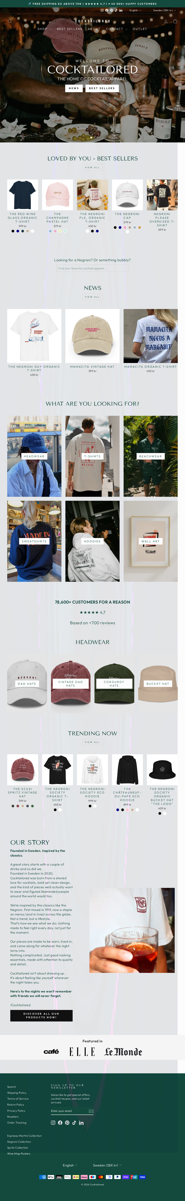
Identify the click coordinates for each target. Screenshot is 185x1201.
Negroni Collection (19, 1141)
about (94, 29)
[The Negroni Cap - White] (127, 231)
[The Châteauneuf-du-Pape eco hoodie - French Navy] (117, 810)
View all (92, 167)
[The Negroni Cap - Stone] (130, 227)
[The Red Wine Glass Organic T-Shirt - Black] (13, 231)
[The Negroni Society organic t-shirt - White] (60, 810)
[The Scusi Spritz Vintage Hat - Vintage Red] (18, 806)
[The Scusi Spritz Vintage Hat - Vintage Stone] (22, 806)
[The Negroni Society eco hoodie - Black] (90, 806)
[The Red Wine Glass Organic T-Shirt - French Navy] (18, 231)
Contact (115, 29)
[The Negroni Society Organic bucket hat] (160, 813)
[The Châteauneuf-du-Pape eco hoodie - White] (137, 810)
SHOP (43, 29)
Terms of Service (18, 1098)
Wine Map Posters (18, 1153)
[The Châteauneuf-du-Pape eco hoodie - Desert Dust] (132, 810)
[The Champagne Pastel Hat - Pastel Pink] (55, 231)
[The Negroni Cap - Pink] (125, 227)
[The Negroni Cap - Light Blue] (134, 227)
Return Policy (15, 1104)
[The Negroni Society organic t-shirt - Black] (55, 810)
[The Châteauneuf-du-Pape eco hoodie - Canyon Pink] (127, 810)
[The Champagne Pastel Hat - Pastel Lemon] (60, 231)
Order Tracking (16, 1122)
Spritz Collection (17, 1147)
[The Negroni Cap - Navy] (120, 227)
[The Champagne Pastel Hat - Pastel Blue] (50, 231)
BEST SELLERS (102, 88)
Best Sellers (69, 29)
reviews (107, 622)
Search (11, 1086)
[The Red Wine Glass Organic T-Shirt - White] (32, 231)
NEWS (74, 88)
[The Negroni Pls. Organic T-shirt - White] (87, 231)
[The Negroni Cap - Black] (115, 227)
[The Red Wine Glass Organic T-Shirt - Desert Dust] (27, 231)
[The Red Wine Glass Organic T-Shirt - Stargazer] (22, 231)
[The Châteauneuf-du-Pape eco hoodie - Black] (122, 810)
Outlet (140, 29)
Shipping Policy (17, 1092)
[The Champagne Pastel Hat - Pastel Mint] (65, 231)
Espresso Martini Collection (24, 1135)
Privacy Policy (16, 1110)
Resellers (12, 1116)
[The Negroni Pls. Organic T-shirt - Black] (92, 231)
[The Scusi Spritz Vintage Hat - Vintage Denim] (27, 806)
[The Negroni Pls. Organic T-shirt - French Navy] (97, 231)
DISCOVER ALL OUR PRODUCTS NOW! (41, 1015)
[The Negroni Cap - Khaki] (139, 227)
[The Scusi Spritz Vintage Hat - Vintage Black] (13, 806)
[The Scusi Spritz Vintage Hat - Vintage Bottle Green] (32, 806)
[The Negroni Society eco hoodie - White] (95, 806)
